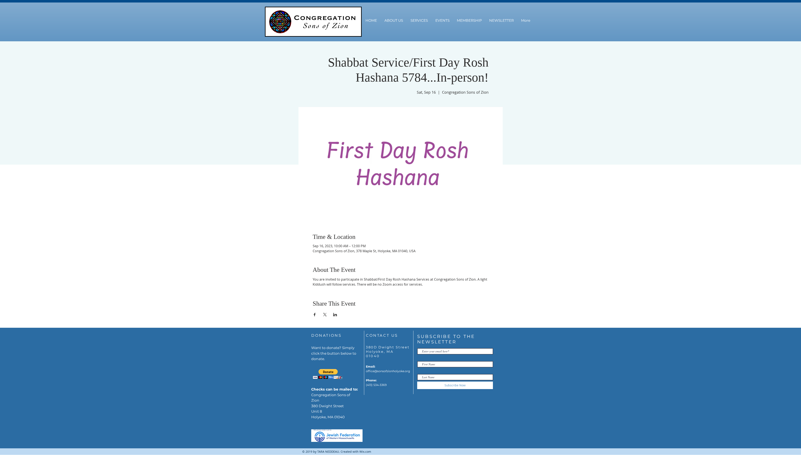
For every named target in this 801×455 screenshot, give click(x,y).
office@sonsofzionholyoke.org (388, 371)
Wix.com (365, 452)
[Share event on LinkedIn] (335, 314)
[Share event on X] (325, 314)
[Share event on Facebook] (315, 314)
